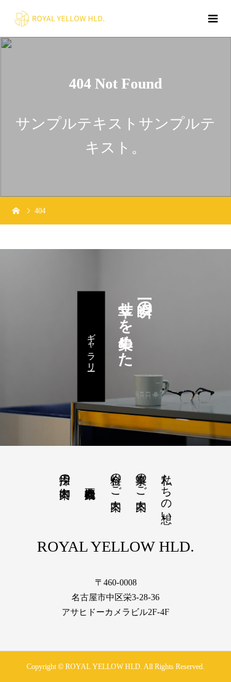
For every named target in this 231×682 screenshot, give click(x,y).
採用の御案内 (65, 473)
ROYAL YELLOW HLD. (115, 546)
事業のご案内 (141, 479)
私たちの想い (166, 492)
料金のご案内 (116, 479)
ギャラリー (90, 347)
